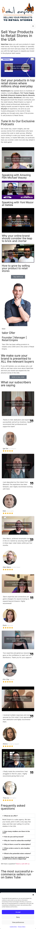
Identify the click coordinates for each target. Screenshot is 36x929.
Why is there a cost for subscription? (17, 844)
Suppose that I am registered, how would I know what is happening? (15, 858)
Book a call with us (22, 864)
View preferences (18, 922)
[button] (33, 895)
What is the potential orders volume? (17, 853)
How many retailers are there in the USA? (16, 832)
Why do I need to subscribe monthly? (17, 840)
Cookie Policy (13, 926)
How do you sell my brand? (14, 837)
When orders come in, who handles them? (16, 849)
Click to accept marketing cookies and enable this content (18, 67)
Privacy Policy (21, 926)
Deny (18, 917)
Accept (18, 912)
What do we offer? (11, 816)
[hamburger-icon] (33, 26)
